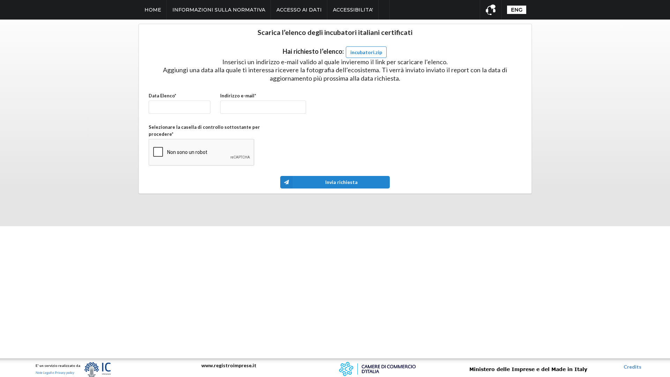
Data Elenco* (162, 95)
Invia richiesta (341, 182)
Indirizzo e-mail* (238, 95)
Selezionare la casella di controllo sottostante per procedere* (204, 130)
